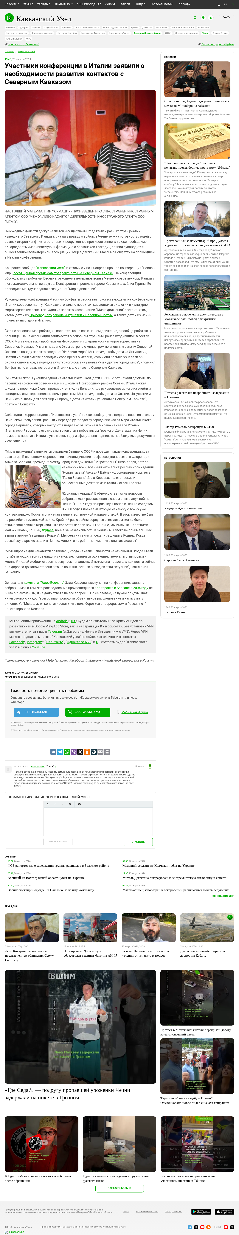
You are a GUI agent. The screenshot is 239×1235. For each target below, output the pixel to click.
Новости (11, 4)
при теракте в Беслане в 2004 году (121, 588)
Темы (27, 4)
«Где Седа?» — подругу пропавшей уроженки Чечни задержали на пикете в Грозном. (67, 1093)
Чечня (205, 33)
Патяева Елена (174, 612)
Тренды (42, 4)
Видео (140, 4)
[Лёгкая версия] (219, 4)
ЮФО (28, 38)
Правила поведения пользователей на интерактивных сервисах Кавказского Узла (83, 1226)
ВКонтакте (54, 642)
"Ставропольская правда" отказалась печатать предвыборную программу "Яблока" (197, 165)
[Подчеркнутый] (62, 804)
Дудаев (48, 530)
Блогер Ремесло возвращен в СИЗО (189, 426)
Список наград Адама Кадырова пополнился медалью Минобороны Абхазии (196, 103)
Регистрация (58, 841)
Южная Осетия (220, 33)
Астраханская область (87, 27)
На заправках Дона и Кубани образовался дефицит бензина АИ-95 (90, 953)
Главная (9, 51)
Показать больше (119, 1188)
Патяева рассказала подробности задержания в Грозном (196, 394)
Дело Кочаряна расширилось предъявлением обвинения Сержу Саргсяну (29, 955)
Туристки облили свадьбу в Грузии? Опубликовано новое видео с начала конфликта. (195, 1100)
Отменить (138, 841)
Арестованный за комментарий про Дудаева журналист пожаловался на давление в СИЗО (197, 242)
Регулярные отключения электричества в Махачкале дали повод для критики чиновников (193, 318)
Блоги (125, 4)
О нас (126, 1211)
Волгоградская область (115, 27)
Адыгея (36, 27)
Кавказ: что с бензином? (23, 44)
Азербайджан (51, 27)
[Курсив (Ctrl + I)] (55, 804)
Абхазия (10, 27)
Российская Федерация (93, 33)
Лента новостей (26, 51)
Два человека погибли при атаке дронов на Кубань (203, 953)
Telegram (55, 631)
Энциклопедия (88, 4)
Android (62, 621)
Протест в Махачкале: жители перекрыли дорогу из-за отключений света (195, 1031)
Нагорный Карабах (67, 33)
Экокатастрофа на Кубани (217, 44)
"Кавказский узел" (50, 268)
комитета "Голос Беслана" (44, 583)
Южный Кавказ (14, 38)
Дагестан (147, 27)
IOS (73, 621)
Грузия (134, 27)
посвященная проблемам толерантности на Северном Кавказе (63, 273)
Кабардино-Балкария (183, 27)
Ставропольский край (186, 33)
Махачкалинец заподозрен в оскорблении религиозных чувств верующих (175, 889)
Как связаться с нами (147, 1211)
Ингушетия (161, 27)
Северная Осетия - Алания (147, 33)
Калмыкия (203, 27)
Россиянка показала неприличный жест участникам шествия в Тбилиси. (189, 1178)
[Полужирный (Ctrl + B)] (47, 804)
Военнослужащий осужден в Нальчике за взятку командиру (51, 889)
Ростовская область (119, 33)
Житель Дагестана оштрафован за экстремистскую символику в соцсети (174, 877)
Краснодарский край (42, 33)
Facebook (16, 642)
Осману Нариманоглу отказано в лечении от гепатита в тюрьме (145, 953)
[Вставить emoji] (79, 804)
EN (233, 4)
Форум (110, 4)
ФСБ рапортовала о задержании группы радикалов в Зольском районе (58, 865)
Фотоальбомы (162, 4)
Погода (184, 4)
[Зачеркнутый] (70, 804)
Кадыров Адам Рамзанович (184, 508)
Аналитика (63, 4)
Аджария (23, 27)
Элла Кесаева (38, 766)
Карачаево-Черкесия (16, 33)
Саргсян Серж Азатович (181, 560)
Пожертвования (173, 1211)
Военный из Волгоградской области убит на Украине (46, 877)
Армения (66, 27)
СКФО (168, 33)
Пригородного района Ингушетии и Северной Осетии (71, 315)
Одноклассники (79, 642)
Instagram (34, 642)
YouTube (38, 647)
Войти (226, 17)
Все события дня (223, 896)
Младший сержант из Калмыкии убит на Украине (158, 865)
